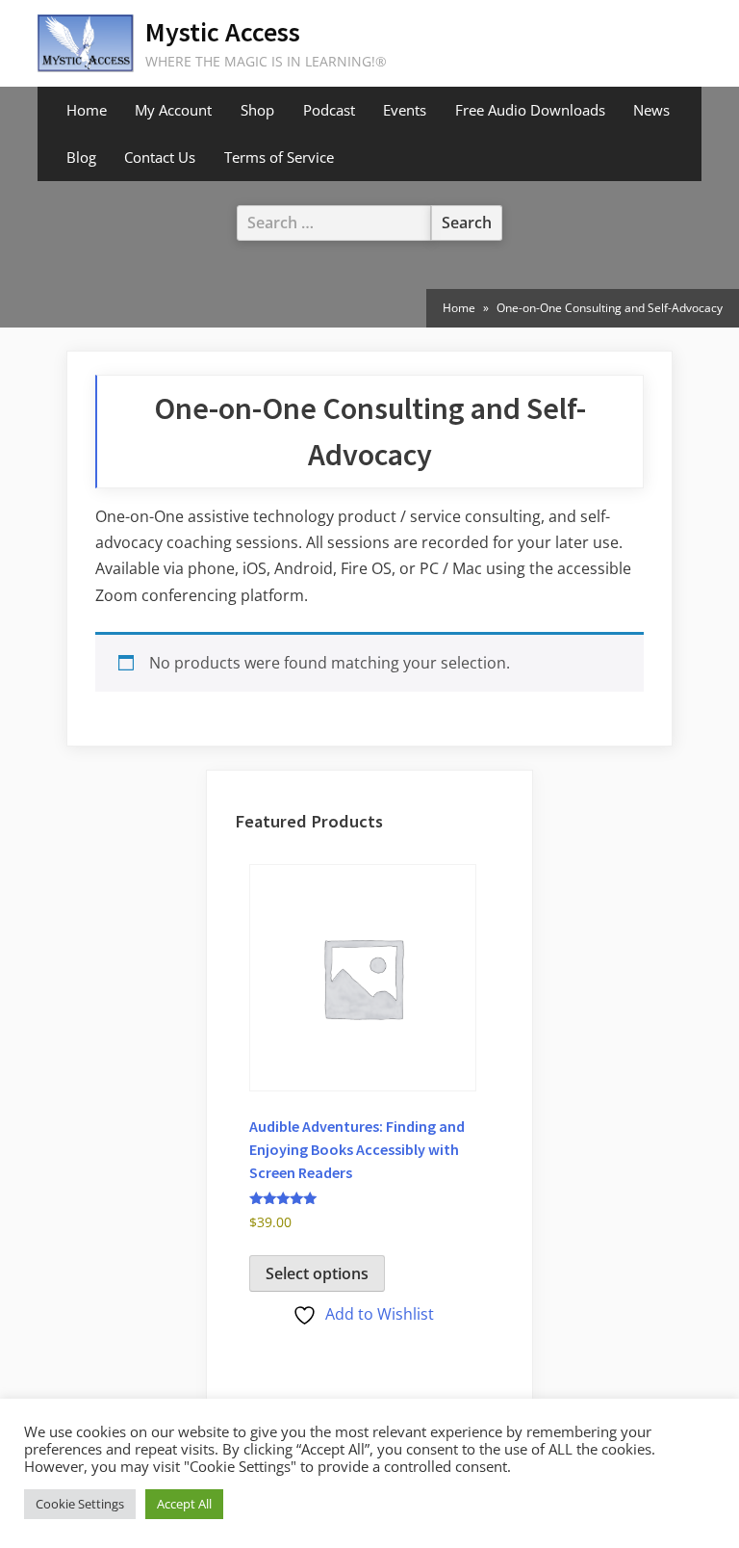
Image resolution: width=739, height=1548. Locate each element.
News (651, 109)
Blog (81, 157)
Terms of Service (279, 157)
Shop (257, 109)
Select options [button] (317, 1273)
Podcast (329, 109)
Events (404, 109)
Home (86, 109)
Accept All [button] (184, 1503)
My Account (173, 109)
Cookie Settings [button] (80, 1503)
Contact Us (159, 157)
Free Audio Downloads (530, 109)
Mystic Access (222, 31)
